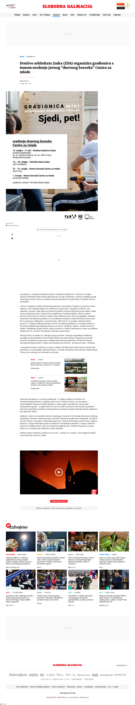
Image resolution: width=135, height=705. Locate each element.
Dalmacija (56, 15)
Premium (17, 15)
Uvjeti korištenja (22, 687)
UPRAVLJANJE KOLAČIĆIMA (67, 693)
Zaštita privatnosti (58, 687)
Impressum (70, 687)
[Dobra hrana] (84, 675)
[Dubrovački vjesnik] (61, 679)
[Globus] (50, 675)
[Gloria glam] (74, 675)
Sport (72, 15)
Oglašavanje (89, 687)
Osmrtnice (117, 15)
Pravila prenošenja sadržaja (39, 687)
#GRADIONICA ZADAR (59, 501)
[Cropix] (46, 679)
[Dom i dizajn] (95, 675)
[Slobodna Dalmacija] (67, 6)
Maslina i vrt (81, 15)
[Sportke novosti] (42, 675)
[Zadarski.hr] (77, 679)
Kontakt (79, 687)
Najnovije (26, 15)
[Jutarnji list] (18, 675)
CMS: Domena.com (84, 697)
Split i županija (45, 15)
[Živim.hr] (60, 675)
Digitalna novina (100, 687)
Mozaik (65, 15)
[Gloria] (68, 675)
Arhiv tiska (107, 15)
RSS (109, 687)
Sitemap (115, 687)
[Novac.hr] (120, 675)
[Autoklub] (106, 675)
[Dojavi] (11, 6)
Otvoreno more (94, 15)
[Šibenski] (89, 679)
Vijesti (34, 15)
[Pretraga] (128, 8)
